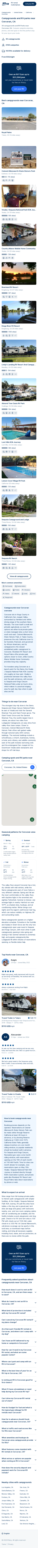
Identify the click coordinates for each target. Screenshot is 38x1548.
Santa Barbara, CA (8, 1490)
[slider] (8, 971)
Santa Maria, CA (7, 1520)
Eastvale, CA (24, 1494)
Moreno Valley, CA (8, 1494)
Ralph (14, 960)
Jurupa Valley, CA (8, 1500)
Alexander (16, 1034)
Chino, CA (5, 1510)
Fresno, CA (24, 1490)
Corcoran (5, 14)
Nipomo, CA (24, 1514)
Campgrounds (6, 12)
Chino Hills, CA (25, 1497)
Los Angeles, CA (7, 1487)
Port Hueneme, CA (8, 1504)
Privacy (10, 1544)
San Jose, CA (24, 1487)
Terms (4, 1544)
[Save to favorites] (33, 995)
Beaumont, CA (25, 1504)
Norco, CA (23, 1510)
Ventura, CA (24, 1520)
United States (18, 12)
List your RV (29, 4)
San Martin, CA (7, 1517)
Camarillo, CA (24, 1500)
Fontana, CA (6, 1497)
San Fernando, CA (8, 1507)
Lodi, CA (4, 1524)
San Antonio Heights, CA (28, 1524)
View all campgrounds (19, 576)
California (29, 12)
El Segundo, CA (7, 1514)
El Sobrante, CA (25, 1517)
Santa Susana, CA (26, 1507)
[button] (35, 786)
